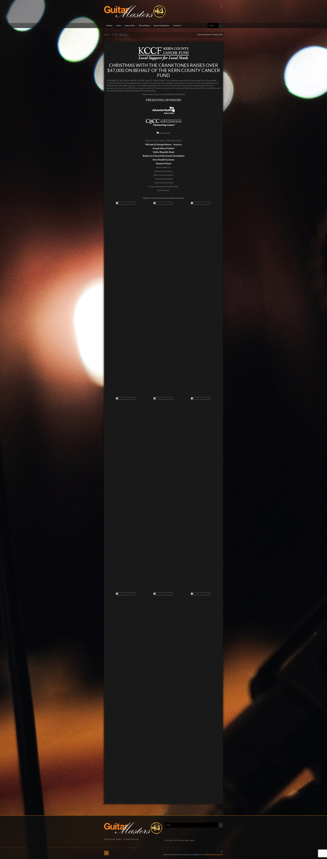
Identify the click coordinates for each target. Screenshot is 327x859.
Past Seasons (206, 34)
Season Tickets (130, 25)
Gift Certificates (144, 25)
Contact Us (177, 25)
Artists (118, 25)
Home (199, 34)
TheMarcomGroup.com (213, 854)
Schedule (109, 25)
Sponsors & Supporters (161, 25)
